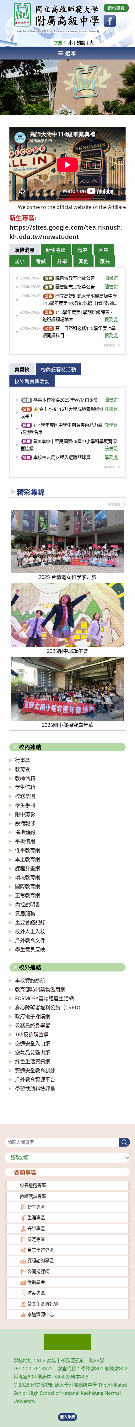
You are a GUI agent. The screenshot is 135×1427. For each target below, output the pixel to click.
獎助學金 (36, 1282)
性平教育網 (27, 850)
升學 (62, 261)
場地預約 (25, 832)
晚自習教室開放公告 (81, 278)
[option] (67, 164)
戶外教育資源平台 (35, 1079)
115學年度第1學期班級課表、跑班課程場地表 (80, 315)
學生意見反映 (30, 949)
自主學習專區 (40, 1250)
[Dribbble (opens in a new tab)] (116, 8)
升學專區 (36, 1229)
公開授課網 (38, 1271)
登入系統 (67, 1416)
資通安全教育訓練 (35, 1070)
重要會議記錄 (30, 922)
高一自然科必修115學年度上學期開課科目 (80, 331)
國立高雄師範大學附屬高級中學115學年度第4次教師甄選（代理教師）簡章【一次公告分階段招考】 (80, 300)
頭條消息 (24, 250)
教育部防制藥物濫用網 (40, 989)
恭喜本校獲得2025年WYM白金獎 (70, 400)
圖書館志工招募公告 (81, 287)
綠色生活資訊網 (32, 1061)
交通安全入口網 (32, 1043)
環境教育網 (27, 877)
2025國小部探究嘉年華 (67, 724)
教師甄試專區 (33, 1196)
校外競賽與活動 (32, 381)
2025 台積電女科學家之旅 (67, 577)
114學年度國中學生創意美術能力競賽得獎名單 (69, 428)
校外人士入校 (30, 931)
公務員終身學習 (32, 1025)
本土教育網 (27, 859)
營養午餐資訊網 (42, 1304)
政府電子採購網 (32, 1016)
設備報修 (25, 823)
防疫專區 (36, 1293)
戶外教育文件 (30, 940)
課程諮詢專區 (40, 1260)
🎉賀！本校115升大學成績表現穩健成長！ (69, 412)
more (112, 345)
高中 (82, 250)
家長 (105, 261)
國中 (104, 250)
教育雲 (22, 769)
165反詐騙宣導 (32, 1034)
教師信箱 (25, 778)
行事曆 (22, 760)
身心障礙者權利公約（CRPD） (49, 1007)
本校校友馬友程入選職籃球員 (70, 457)
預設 (81, 43)
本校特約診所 (30, 980)
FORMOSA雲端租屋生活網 (44, 998)
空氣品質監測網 (32, 1052)
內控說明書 (27, 904)
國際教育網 (27, 886)
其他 (83, 261)
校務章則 (25, 796)
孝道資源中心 (40, 1314)
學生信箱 (25, 787)
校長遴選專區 (33, 1185)
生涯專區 (36, 1218)
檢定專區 (36, 1239)
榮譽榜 (22, 369)
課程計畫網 (27, 868)
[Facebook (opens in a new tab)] (110, 21)
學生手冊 (25, 805)
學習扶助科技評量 (35, 1088)
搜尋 (9, 1134)
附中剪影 (25, 814)
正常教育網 (27, 895)
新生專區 (56, 250)
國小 (19, 261)
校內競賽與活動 (58, 369)
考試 (41, 261)
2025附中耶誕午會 (67, 651)
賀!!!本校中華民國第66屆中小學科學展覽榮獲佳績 (69, 444)
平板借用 (25, 841)
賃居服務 (25, 913)
